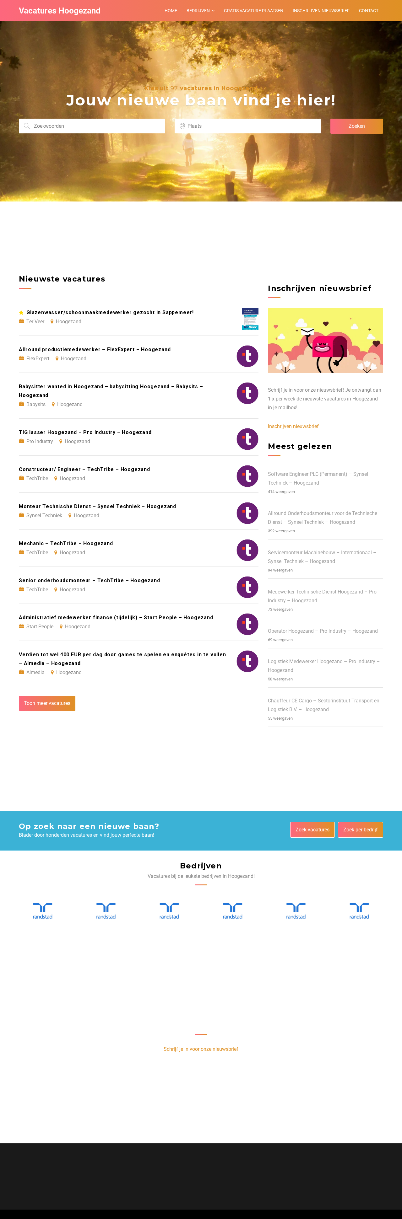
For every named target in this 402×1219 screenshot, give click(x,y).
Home (171, 10)
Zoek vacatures (312, 830)
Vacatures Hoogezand (59, 10)
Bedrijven (198, 10)
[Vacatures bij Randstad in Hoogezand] (43, 911)
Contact (368, 10)
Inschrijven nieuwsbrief (321, 10)
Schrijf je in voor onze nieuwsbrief (201, 1049)
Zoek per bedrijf (360, 830)
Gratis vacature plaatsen (253, 10)
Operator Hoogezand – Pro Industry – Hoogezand (323, 631)
